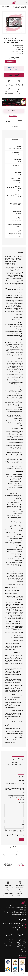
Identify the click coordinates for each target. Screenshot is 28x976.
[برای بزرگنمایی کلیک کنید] (22, 31)
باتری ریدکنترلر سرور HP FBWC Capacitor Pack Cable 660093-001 (7, 864)
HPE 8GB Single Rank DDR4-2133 (20, 863)
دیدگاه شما (21, 802)
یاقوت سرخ (24, 6)
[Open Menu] (26, 2)
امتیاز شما (21, 799)
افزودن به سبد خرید (10, 61)
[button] (14, 111)
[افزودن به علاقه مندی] (16, 852)
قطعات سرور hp (18, 6)
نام (22, 818)
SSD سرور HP (18, 764)
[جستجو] (1, 2)
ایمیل (22, 824)
